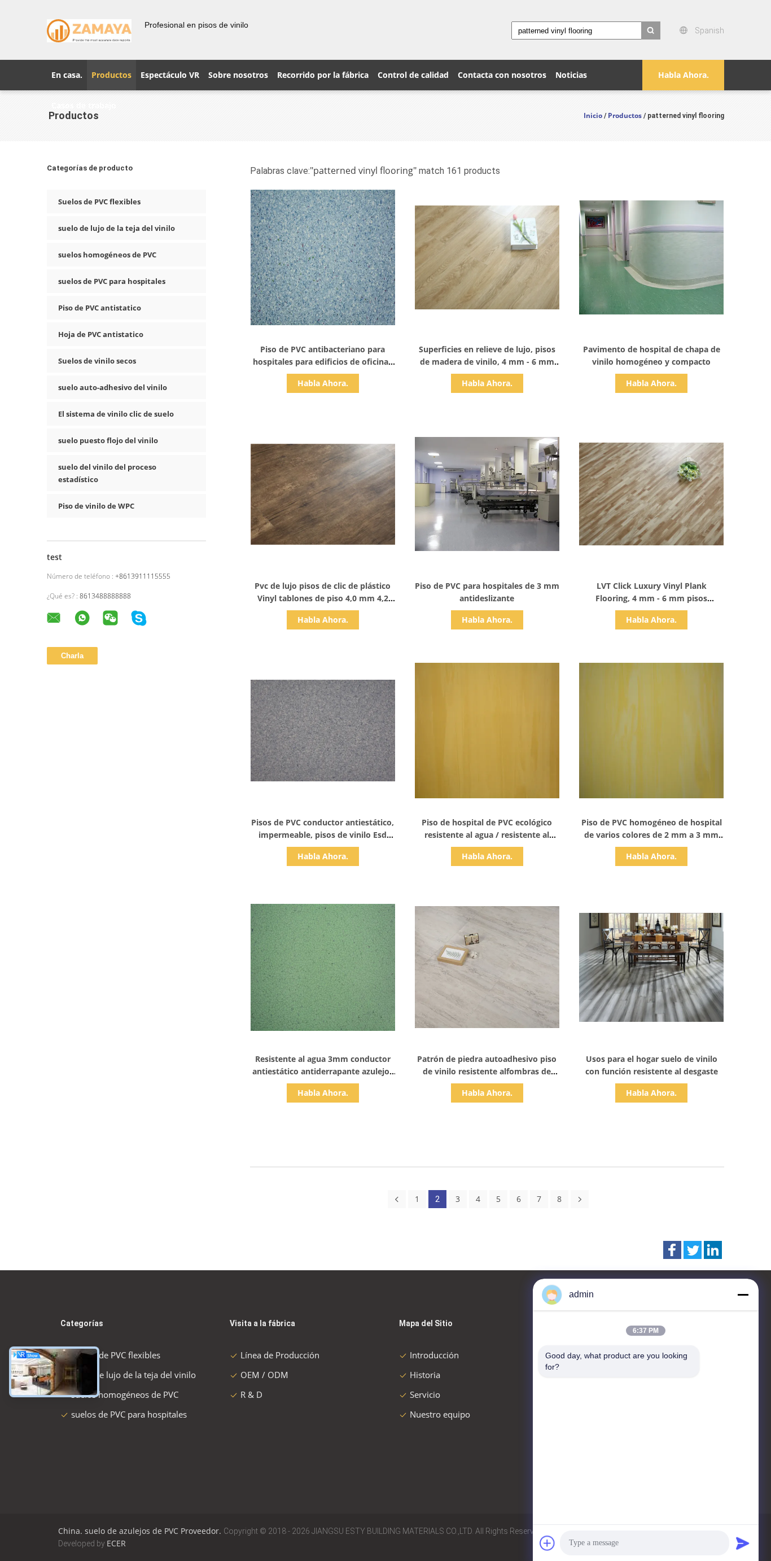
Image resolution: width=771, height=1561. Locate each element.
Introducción (434, 1355)
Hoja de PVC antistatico (100, 334)
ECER (116, 1543)
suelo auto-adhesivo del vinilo (112, 387)
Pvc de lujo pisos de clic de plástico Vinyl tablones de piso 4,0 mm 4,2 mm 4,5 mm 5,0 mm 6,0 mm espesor (323, 598)
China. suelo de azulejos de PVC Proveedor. (141, 1530)
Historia (425, 1374)
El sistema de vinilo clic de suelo (116, 414)
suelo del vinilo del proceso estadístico (107, 473)
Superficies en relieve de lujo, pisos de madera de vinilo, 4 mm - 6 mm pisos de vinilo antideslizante (487, 361)
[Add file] (547, 1543)
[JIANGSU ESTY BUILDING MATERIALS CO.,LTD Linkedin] (713, 1250)
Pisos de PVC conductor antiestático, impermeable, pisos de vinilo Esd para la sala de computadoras (322, 834)
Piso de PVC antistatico (99, 308)
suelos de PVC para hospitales (111, 281)
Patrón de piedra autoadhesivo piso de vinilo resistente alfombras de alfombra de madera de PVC (487, 1071)
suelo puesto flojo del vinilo (108, 440)
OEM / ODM (264, 1374)
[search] (650, 30)
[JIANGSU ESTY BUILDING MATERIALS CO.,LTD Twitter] (693, 1250)
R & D (251, 1394)
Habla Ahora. (683, 74)
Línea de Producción (279, 1355)
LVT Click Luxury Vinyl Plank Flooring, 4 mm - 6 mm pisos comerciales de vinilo (651, 598)
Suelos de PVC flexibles (99, 201)
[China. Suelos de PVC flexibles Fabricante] (89, 30)
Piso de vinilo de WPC (96, 506)
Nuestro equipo (440, 1414)
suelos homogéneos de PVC (107, 255)
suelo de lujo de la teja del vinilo (116, 228)
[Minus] (743, 1294)
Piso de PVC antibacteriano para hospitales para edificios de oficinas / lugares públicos (322, 361)
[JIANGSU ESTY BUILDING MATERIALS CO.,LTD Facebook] (672, 1250)
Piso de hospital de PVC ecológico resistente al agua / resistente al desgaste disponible (487, 834)
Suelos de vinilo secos (97, 361)
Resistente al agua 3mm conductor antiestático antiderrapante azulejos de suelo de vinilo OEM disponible (322, 1071)
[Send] (743, 1543)
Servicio (425, 1394)
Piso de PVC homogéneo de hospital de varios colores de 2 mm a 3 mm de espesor (651, 834)
